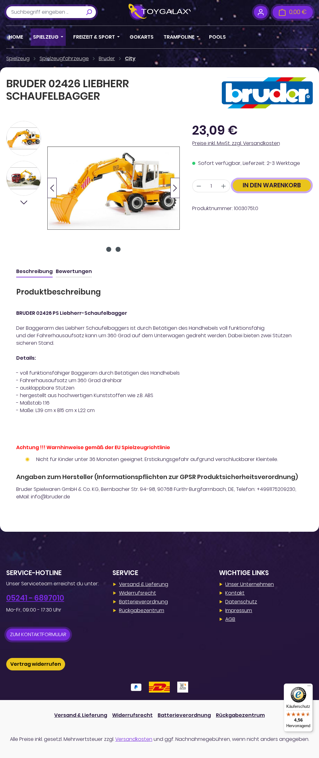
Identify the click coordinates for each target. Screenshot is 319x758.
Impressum (238, 610)
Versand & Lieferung (143, 584)
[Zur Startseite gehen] (159, 12)
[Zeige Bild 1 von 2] (108, 249)
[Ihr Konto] (260, 12)
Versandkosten (133, 739)
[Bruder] (267, 92)
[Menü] (309, 687)
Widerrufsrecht (137, 593)
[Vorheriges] (52, 188)
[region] (93, 188)
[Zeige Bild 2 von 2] (118, 249)
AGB (230, 619)
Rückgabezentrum (141, 610)
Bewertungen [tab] (74, 271)
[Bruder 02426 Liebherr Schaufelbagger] (113, 188)
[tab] (34, 271)
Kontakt (235, 593)
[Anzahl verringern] (198, 186)
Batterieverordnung (143, 601)
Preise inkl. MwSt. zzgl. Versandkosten (236, 143)
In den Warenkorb (272, 185)
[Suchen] (89, 12)
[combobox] (44, 12)
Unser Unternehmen (249, 584)
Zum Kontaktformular (38, 634)
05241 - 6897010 (35, 598)
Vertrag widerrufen (35, 664)
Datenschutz (241, 601)
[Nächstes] (175, 188)
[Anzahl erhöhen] (223, 186)
